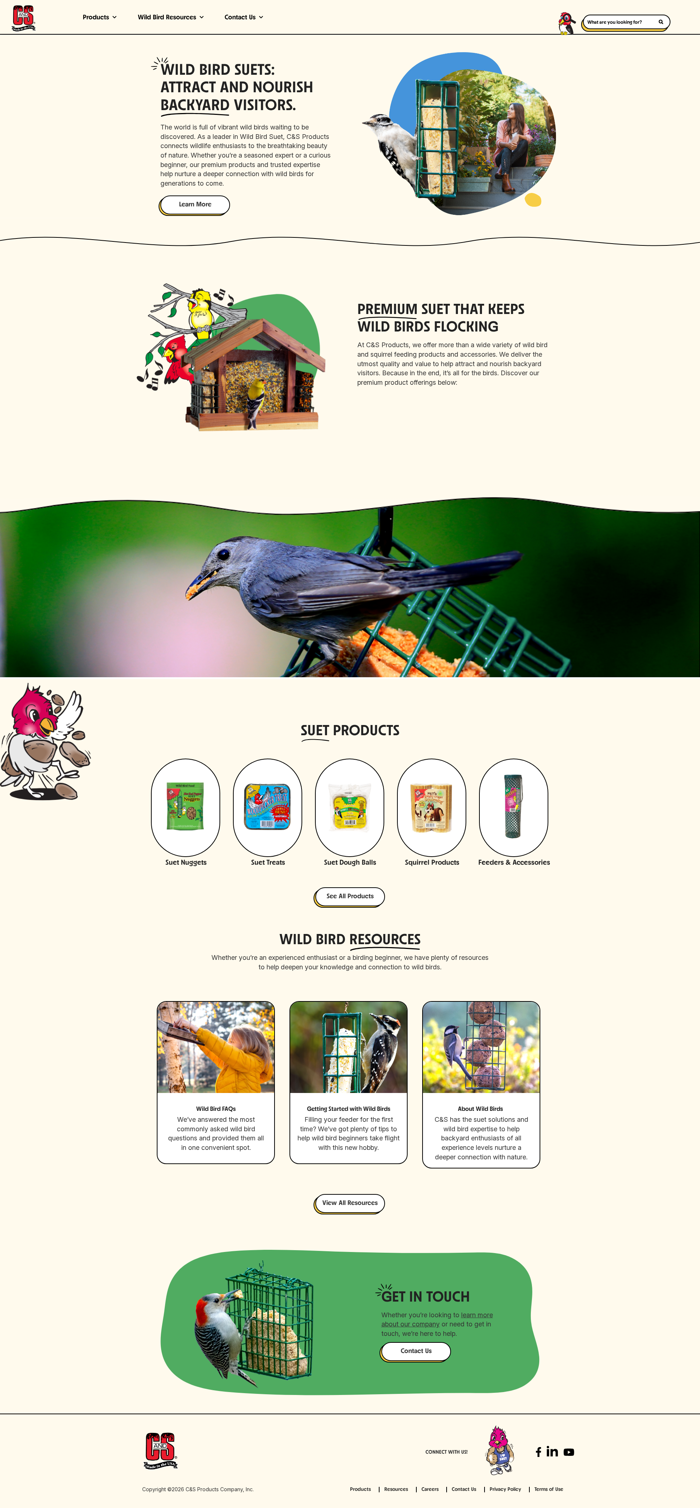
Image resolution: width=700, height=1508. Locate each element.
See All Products (350, 896)
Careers (430, 1489)
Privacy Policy (505, 1489)
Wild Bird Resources (167, 18)
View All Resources (350, 1203)
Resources (396, 1489)
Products (96, 18)
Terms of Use (548, 1489)
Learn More (195, 205)
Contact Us (240, 18)
